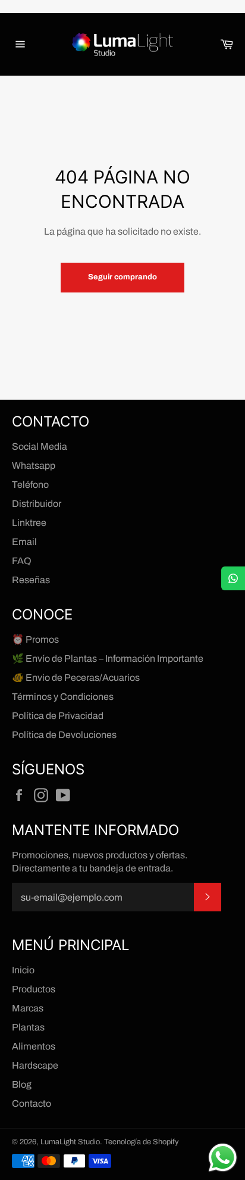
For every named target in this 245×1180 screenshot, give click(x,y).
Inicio (23, 970)
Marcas (27, 1008)
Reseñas (31, 580)
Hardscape (35, 1065)
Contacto (31, 1103)
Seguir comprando (122, 277)
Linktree (29, 523)
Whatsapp (33, 465)
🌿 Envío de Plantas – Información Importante (107, 658)
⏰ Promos (35, 639)
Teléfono (30, 485)
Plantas (28, 1027)
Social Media (39, 446)
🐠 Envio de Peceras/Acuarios (76, 677)
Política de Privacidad (57, 716)
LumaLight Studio (70, 1142)
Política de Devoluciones (64, 735)
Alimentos (33, 1046)
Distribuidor (36, 504)
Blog (22, 1084)
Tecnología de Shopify (141, 1142)
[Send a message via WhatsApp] (222, 1157)
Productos (33, 989)
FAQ (22, 561)
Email (24, 542)
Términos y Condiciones (63, 697)
